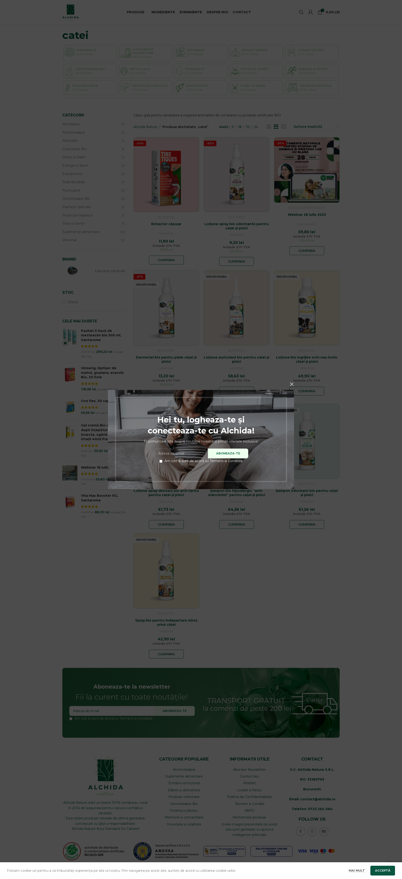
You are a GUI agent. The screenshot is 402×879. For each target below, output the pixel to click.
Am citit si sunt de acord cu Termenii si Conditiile (203, 461)
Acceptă (382, 870)
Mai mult (357, 870)
